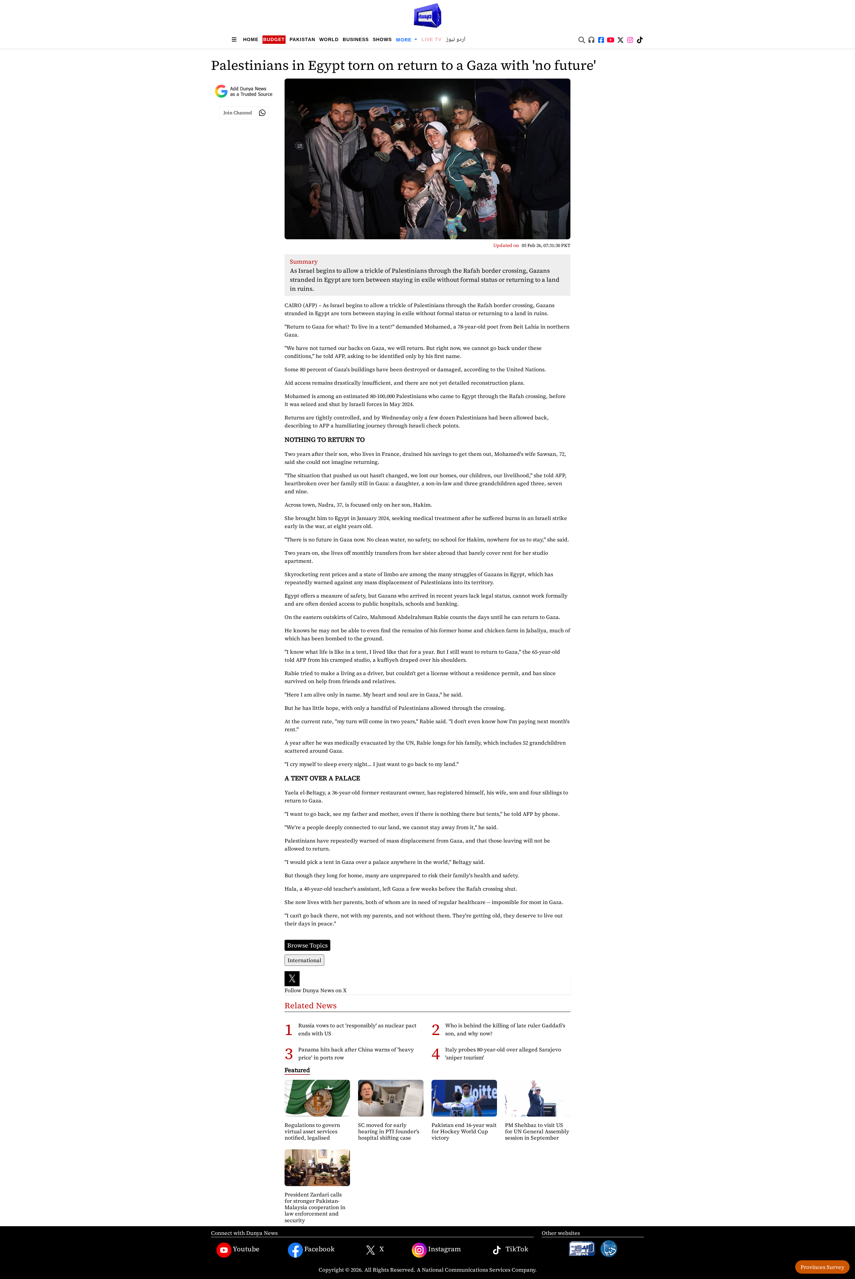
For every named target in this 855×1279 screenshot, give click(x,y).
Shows (382, 39)
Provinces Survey (822, 1267)
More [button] (404, 39)
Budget (274, 39)
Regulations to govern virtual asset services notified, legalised (312, 1131)
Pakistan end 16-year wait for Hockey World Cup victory (464, 1131)
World (329, 39)
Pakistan (302, 39)
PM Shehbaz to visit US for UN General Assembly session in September (537, 1131)
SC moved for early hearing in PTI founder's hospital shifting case (388, 1131)
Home (251, 39)
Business (356, 39)
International (304, 960)
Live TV (431, 39)
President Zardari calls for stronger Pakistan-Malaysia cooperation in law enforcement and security (315, 1207)
